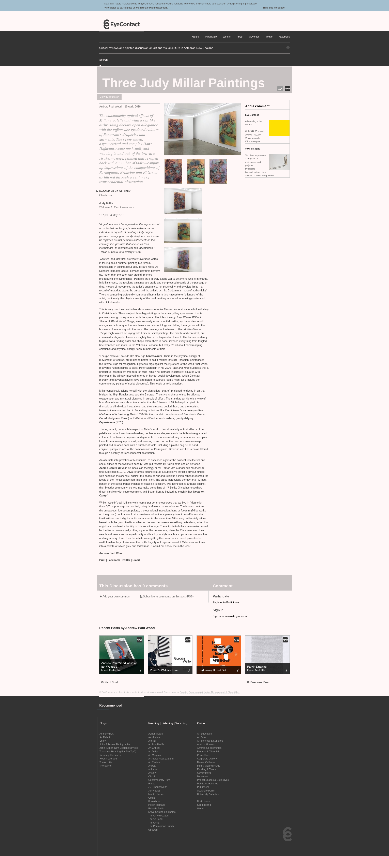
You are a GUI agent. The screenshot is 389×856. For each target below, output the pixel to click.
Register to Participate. (226, 602)
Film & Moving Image (208, 765)
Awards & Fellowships (209, 747)
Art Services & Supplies (210, 740)
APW (287, 88)
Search (103, 59)
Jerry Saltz (154, 790)
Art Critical (154, 747)
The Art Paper (155, 819)
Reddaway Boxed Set (212, 670)
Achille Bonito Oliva (112, 467)
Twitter (126, 560)
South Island (204, 804)
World (200, 808)
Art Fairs (201, 737)
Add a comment (257, 106)
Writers (227, 36)
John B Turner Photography (114, 744)
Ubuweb (153, 829)
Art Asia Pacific (156, 744)
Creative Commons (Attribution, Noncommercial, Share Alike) (209, 692)
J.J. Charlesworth (157, 787)
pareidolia (108, 341)
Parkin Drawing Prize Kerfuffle (257, 668)
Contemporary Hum (159, 780)
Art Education (204, 733)
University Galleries (208, 794)
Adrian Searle (156, 733)
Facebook (114, 560)
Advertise (254, 36)
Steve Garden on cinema (162, 812)
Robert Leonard (108, 758)
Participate (211, 36)
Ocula (151, 797)
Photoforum (154, 801)
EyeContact (121, 24)
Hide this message (274, 7)
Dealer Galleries (206, 762)
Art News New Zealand (161, 758)
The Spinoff (105, 765)
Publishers (203, 787)
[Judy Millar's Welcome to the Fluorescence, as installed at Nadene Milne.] (202, 129)
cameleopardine (193, 410)
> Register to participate (118, 7)
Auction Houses (206, 744)
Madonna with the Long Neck (117, 414)
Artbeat (152, 765)
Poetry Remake (156, 804)
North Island (204, 801)
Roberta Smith (156, 808)
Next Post (111, 682)
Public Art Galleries (207, 783)
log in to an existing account (152, 7)
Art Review (154, 762)
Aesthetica (154, 737)
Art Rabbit (104, 737)
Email (136, 560)
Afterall (152, 740)
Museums (202, 776)
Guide (195, 36)
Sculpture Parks (206, 790)
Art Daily (153, 751)
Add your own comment (116, 596)
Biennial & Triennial (208, 751)
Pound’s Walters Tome (164, 670)
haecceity (175, 294)
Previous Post (260, 682)
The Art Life (105, 762)
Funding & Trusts (206, 769)
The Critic (153, 822)
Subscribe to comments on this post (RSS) (168, 596)
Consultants (203, 755)
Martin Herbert (156, 794)
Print (102, 560)
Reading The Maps (110, 755)
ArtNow (152, 772)
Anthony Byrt (106, 733)
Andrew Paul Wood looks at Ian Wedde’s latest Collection (119, 666)
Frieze (151, 783)
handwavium (154, 356)
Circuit (151, 776)
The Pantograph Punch (161, 826)
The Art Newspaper (158, 815)
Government (204, 772)
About (240, 36)
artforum (152, 769)
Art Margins (154, 755)
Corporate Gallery (207, 758)
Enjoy (102, 740)
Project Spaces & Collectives (213, 780)
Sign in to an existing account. (230, 616)
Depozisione (107, 422)
